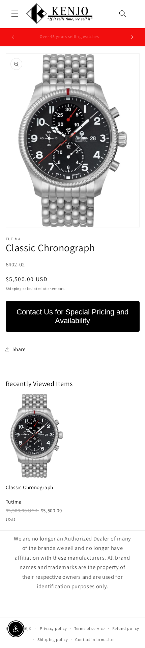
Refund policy (125, 628)
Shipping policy (52, 639)
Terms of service (89, 628)
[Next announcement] (132, 37)
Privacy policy (53, 628)
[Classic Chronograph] (37, 436)
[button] (15, 14)
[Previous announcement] (13, 37)
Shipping (14, 288)
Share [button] (19, 349)
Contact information (95, 639)
